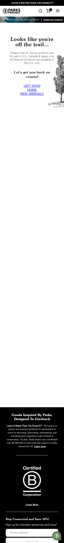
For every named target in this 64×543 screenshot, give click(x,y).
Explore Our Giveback (53, 19)
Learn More (32, 504)
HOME (32, 90)
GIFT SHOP (32, 86)
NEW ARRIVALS (32, 94)
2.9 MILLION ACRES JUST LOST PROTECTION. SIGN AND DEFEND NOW (30, 3)
